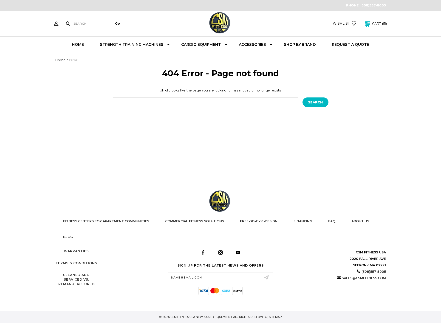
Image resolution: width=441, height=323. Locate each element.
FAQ (331, 221)
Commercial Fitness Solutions (194, 221)
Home (78, 44)
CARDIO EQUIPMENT (201, 44)
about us (360, 221)
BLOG (68, 237)
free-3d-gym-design (258, 221)
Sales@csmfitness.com (364, 278)
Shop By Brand (300, 44)
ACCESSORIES (252, 44)
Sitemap (275, 317)
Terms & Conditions (76, 263)
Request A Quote (350, 44)
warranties (76, 251)
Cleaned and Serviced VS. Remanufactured (76, 279)
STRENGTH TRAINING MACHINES (131, 44)
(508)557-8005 (373, 5)
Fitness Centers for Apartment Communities (106, 221)
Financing (303, 221)
